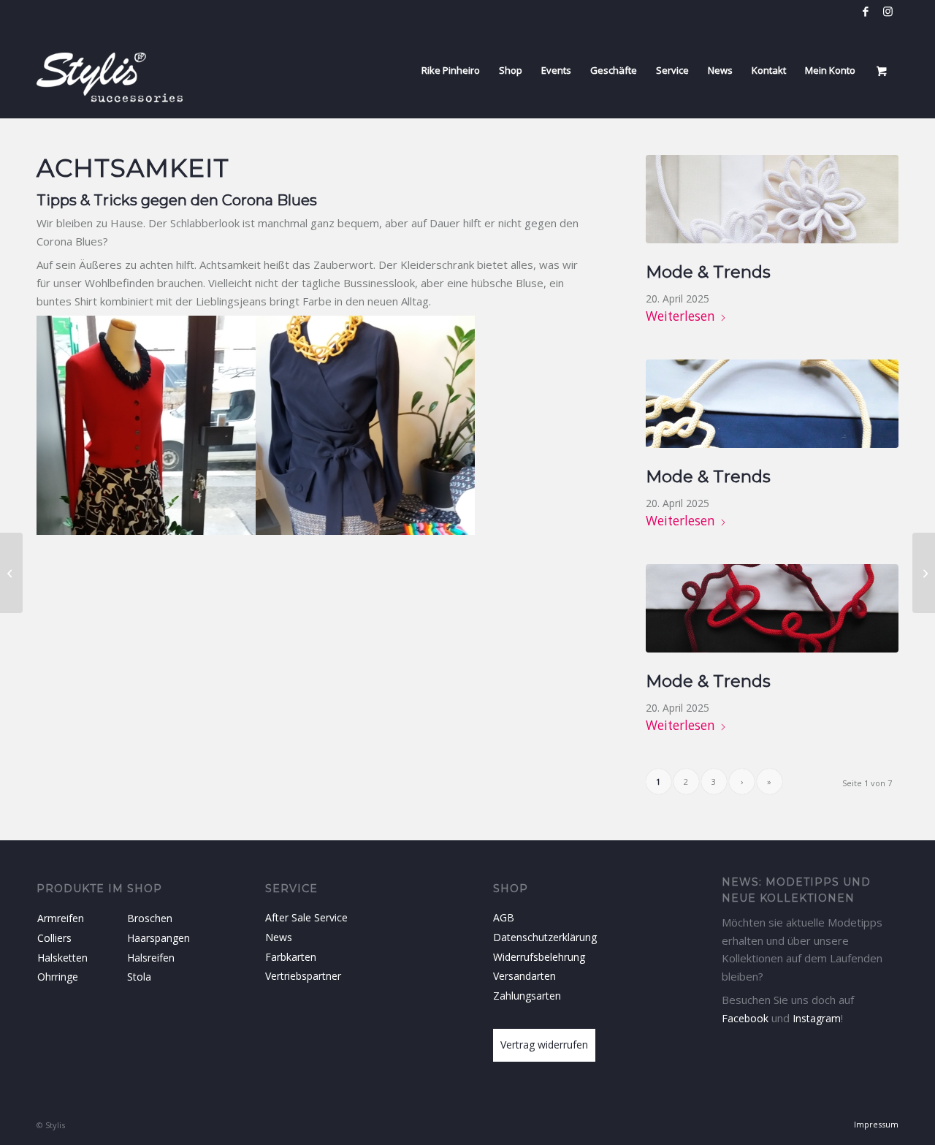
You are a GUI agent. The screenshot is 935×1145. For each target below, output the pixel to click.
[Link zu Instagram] (887, 11)
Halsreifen (151, 958)
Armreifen (60, 918)
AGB (503, 917)
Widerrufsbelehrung (539, 957)
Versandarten (524, 976)
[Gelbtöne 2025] (772, 404)
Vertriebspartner (303, 976)
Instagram (817, 1018)
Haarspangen (158, 938)
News (278, 937)
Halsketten (62, 958)
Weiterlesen (680, 316)
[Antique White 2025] (772, 199)
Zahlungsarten (527, 996)
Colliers (54, 938)
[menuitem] (450, 70)
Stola (139, 977)
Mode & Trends (708, 272)
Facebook (745, 1018)
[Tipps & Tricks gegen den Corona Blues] (11, 573)
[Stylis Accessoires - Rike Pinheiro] (110, 70)
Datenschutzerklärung (545, 937)
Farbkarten (290, 957)
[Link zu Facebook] (865, 11)
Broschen (149, 918)
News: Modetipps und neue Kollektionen (796, 890)
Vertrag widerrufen (544, 1044)
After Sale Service (306, 917)
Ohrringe (57, 977)
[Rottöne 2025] (772, 608)
